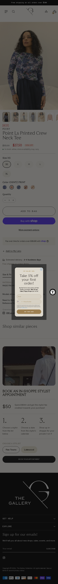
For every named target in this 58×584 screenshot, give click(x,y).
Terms (26, 307)
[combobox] (20, 302)
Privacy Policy (23, 307)
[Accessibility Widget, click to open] (53, 292)
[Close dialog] (41, 269)
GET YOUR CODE (29, 311)
